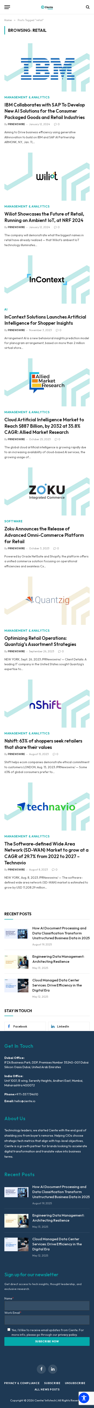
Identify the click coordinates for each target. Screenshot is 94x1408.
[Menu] (7, 7)
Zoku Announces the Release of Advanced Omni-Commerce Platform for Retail (44, 535)
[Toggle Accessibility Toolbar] (84, 1398)
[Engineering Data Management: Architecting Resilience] (16, 962)
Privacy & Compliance (22, 1383)
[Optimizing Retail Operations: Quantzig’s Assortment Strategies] (47, 601)
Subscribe (52, 1383)
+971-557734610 (26, 1094)
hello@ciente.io (24, 1101)
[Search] (87, 7)
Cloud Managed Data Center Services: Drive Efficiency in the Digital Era (57, 985)
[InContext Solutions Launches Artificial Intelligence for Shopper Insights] (47, 279)
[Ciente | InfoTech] (47, 7)
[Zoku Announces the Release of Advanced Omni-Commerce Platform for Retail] (47, 491)
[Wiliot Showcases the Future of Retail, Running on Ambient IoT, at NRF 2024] (47, 177)
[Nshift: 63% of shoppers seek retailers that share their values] (47, 704)
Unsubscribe (75, 1383)
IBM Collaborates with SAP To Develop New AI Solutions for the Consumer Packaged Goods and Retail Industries (44, 111)
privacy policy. (67, 1335)
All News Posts (47, 1389)
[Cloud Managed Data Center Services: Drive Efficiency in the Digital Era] (16, 985)
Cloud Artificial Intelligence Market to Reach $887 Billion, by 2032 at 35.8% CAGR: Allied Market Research (44, 426)
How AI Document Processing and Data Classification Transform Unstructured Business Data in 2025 (61, 933)
